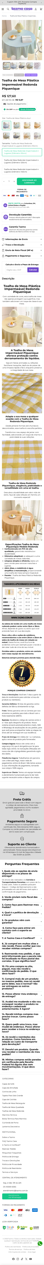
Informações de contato (17, 1252)
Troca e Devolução (14, 245)
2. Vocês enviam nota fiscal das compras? (20, 898)
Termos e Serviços (10, 1172)
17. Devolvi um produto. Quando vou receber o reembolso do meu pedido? (21, 1052)
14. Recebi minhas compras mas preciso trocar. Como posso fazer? (20, 1016)
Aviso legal (32, 1252)
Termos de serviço (15, 1249)
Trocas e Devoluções (11, 1160)
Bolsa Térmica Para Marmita (14, 1119)
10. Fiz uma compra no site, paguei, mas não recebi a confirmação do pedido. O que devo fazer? (19, 970)
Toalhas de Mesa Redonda (13, 1111)
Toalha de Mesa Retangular (13, 1103)
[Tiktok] (22, 1259)
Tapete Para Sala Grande (12, 1095)
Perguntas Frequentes (11, 1153)
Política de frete (29, 1249)
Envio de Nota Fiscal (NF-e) (19, 250)
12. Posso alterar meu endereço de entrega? (20, 995)
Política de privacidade (30, 1247)
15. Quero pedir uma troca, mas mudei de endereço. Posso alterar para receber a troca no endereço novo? (21, 1028)
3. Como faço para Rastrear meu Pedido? (20, 906)
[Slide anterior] (2, 2)
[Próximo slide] (41, 2)
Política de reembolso (13, 1247)
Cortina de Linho (9, 1092)
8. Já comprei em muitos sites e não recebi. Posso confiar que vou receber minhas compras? (21, 946)
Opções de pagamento (16, 104)
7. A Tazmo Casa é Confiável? (18, 938)
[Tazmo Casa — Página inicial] (22, 9)
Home (4, 16)
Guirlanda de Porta (10, 1123)
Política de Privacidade (12, 1164)
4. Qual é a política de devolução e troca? (20, 913)
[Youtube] (30, 1259)
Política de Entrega (10, 1157)
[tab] (6, 66)
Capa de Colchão (9, 1099)
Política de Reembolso (11, 1168)
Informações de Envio (16, 239)
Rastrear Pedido (9, 1149)
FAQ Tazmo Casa (9, 1141)
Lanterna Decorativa (11, 1126)
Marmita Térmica (9, 1115)
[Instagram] (17, 1259)
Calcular (33, 270)
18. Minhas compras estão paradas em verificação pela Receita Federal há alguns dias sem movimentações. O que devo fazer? (21, 1064)
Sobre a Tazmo (8, 1137)
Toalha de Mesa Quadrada (13, 1107)
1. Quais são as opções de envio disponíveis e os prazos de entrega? (20, 873)
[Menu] (3, 9)
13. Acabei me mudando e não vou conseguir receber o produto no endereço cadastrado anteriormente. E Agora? (21, 1005)
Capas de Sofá (8, 1084)
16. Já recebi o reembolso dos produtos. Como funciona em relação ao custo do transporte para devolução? (19, 1041)
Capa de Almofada (10, 1088)
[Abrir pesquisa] (8, 9)
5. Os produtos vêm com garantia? (16, 921)
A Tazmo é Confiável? (11, 1145)
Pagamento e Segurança (18, 256)
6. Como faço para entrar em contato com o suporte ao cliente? (18, 930)
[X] (26, 1259)
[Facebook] (13, 1259)
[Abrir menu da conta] (35, 9)
